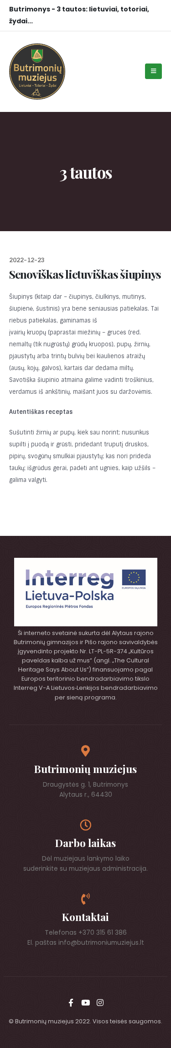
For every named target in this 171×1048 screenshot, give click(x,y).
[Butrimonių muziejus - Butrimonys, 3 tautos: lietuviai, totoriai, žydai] (37, 71)
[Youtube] (85, 1002)
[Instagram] (99, 1002)
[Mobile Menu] (153, 71)
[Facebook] (70, 1002)
